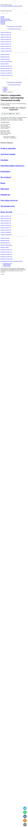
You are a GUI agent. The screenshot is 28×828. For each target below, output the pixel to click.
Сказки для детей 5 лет (6, 39)
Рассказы (3, 23)
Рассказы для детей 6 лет (6, 66)
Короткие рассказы (5, 56)
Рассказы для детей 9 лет (6, 73)
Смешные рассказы (5, 54)
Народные (3, 21)
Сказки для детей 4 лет (6, 37)
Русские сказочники (5, 19)
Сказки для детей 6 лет (6, 41)
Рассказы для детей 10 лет (7, 75)
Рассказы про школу (5, 59)
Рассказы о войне (5, 63)
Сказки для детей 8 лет (6, 46)
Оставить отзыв (7, 266)
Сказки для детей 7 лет (6, 43)
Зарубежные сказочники (6, 20)
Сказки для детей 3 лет (6, 34)
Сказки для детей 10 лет (6, 50)
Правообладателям (7, 263)
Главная (2, 16)
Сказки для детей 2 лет (6, 32)
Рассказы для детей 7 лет (6, 68)
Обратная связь (6, 264)
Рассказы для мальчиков (6, 61)
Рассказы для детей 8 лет (6, 70)
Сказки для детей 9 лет (6, 48)
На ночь (2, 17)
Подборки (3, 22)
